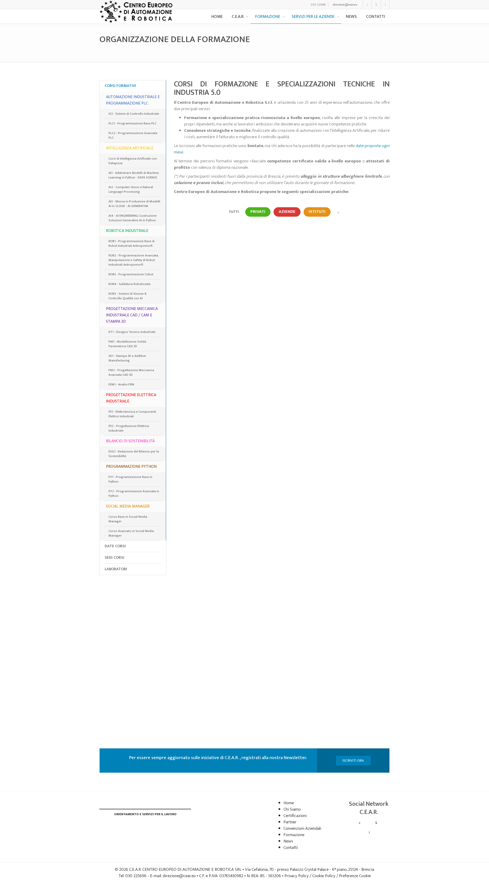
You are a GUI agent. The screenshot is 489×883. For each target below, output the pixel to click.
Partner (289, 822)
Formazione (293, 834)
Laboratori (116, 569)
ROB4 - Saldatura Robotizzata (129, 284)
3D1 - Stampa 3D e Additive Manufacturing (127, 358)
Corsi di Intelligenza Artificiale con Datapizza (132, 161)
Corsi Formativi (120, 85)
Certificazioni (295, 815)
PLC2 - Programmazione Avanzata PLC (132, 135)
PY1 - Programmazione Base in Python (130, 479)
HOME (217, 16)
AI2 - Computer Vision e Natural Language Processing (130, 189)
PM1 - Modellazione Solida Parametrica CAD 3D (127, 344)
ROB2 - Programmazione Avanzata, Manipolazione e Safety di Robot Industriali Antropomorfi (133, 260)
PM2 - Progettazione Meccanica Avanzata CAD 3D (131, 372)
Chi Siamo (292, 809)
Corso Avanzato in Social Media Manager (131, 533)
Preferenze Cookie (355, 875)
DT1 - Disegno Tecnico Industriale (132, 332)
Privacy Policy (296, 875)
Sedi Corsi (114, 557)
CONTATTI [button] (375, 16)
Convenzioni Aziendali (302, 828)
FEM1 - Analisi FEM (121, 384)
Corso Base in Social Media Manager (127, 519)
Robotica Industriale (127, 230)
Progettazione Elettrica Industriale (131, 398)
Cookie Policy (323, 875)
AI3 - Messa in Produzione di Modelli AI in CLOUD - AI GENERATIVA (134, 204)
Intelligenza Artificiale (129, 148)
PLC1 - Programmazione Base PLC (132, 123)
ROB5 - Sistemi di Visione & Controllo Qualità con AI (127, 296)
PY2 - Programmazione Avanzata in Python (133, 493)
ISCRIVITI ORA (353, 760)
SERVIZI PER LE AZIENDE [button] (313, 16)
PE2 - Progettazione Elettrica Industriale (128, 428)
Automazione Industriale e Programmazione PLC (133, 100)
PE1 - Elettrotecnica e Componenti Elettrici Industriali (132, 414)
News (288, 841)
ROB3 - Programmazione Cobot (130, 274)
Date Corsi (115, 546)
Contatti (290, 847)
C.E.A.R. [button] (238, 16)
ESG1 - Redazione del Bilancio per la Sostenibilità (133, 454)
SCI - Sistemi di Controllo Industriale (133, 113)
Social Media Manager (128, 506)
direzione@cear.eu (345, 4)
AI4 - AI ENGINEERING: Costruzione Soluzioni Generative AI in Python (132, 218)
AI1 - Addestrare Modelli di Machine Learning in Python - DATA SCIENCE (133, 175)
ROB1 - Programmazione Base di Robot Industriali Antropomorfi (131, 243)
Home (288, 803)
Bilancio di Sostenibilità (130, 441)
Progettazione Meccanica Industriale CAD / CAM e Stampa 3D (132, 315)
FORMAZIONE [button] (268, 16)
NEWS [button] (351, 16)
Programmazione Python (131, 466)
